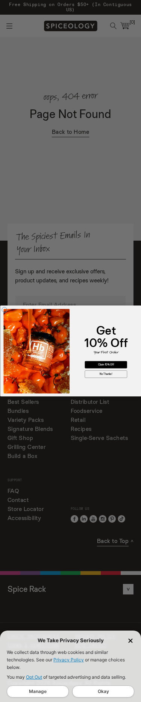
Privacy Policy (68, 660)
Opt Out (34, 677)
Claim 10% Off (106, 365)
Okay (103, 691)
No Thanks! (106, 374)
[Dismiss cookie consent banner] (130, 640)
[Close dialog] (4, 309)
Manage (38, 691)
